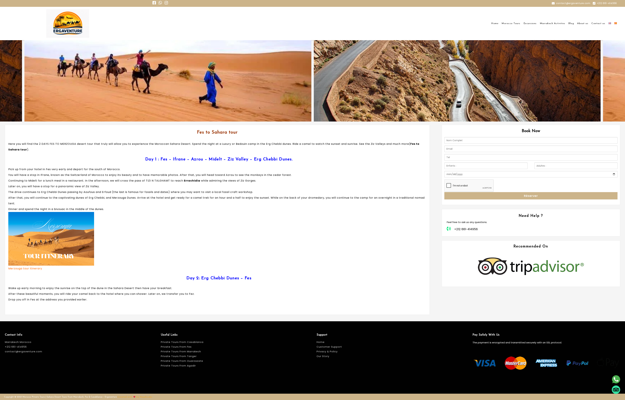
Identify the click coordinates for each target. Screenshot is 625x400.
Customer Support (329, 346)
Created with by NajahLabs (135, 397)
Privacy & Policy (327, 351)
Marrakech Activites (552, 23)
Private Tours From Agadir (178, 365)
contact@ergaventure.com (573, 3)
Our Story (323, 356)
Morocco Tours (511, 23)
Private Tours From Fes (176, 346)
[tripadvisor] (616, 393)
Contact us (598, 23)
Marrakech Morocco (18, 342)
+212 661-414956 (607, 3)
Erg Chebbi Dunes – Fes (226, 278)
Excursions (530, 23)
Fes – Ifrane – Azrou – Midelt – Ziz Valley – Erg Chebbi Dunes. (226, 159)
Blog (571, 23)
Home (494, 23)
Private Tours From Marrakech (181, 351)
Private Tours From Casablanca (182, 342)
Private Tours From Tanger (179, 356)
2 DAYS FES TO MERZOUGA (58, 144)
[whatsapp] (616, 383)
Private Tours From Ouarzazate (182, 361)
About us (582, 23)
